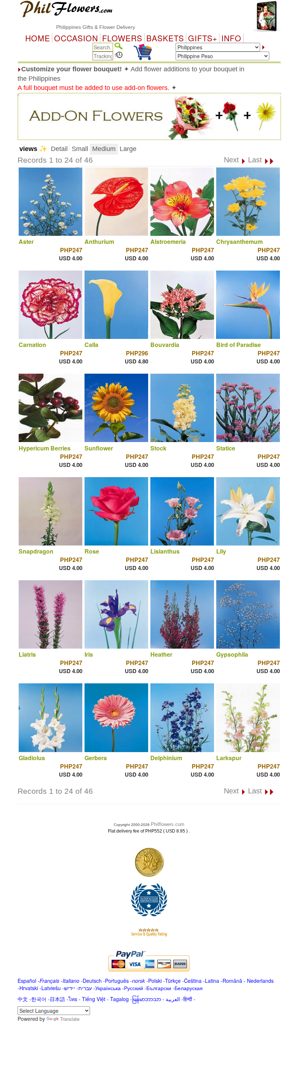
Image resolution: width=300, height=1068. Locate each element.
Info (231, 38)
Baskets (165, 38)
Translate (69, 1018)
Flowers (122, 38)
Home (37, 38)
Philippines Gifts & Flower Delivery (74, 27)
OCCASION (76, 38)
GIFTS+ (202, 38)
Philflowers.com (167, 824)
